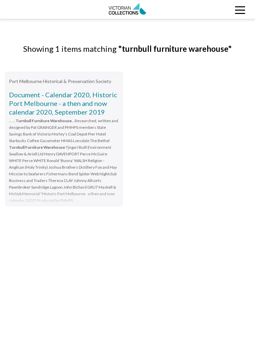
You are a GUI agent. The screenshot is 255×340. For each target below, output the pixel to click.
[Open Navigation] (223, 9)
